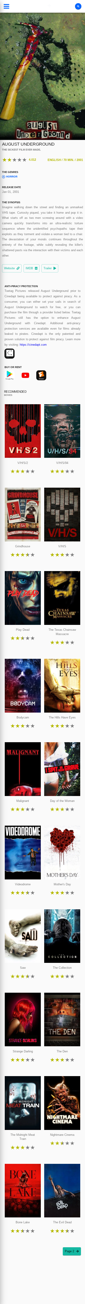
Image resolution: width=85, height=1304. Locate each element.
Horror (11, 176)
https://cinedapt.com (33, 344)
